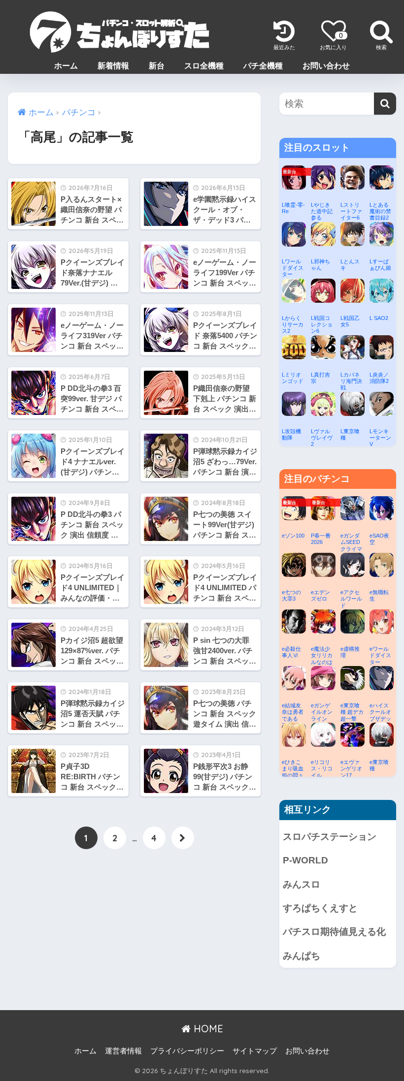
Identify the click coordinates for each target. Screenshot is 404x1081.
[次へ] (182, 838)
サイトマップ (255, 1051)
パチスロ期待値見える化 (334, 931)
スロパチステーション (329, 836)
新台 (157, 66)
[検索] (385, 104)
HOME (207, 1028)
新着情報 (113, 66)
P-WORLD (305, 860)
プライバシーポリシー (187, 1051)
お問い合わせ (326, 66)
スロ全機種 (204, 66)
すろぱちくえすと (320, 908)
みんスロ (301, 884)
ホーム (66, 66)
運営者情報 (123, 1051)
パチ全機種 (263, 66)
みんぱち (301, 956)
